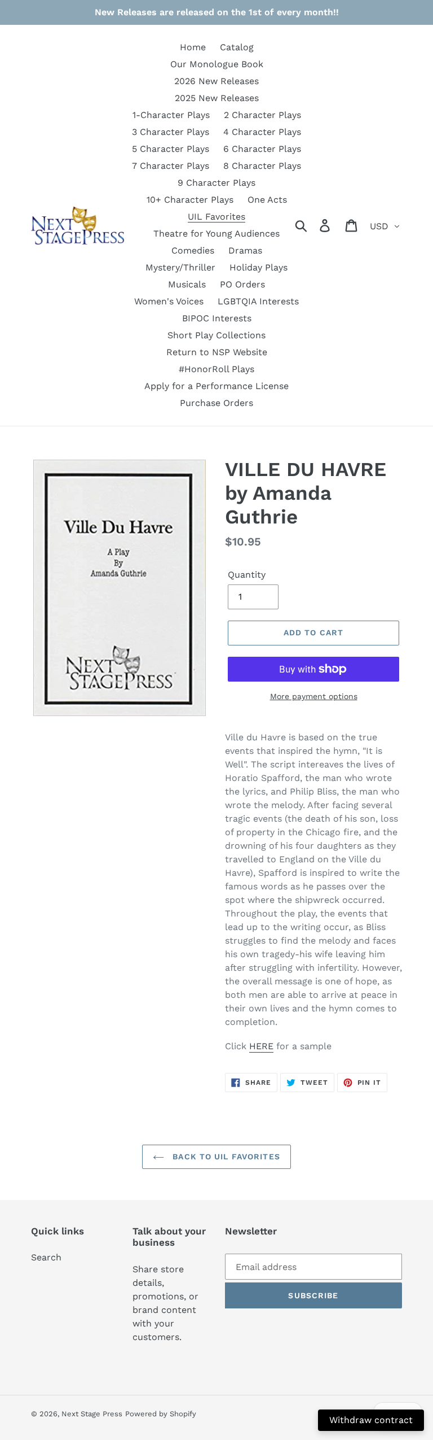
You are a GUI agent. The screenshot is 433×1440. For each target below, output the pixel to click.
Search (46, 1257)
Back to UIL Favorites (225, 1156)
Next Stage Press (91, 1414)
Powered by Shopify (160, 1414)
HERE (261, 1046)
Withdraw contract (371, 1420)
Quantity (247, 574)
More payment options (313, 696)
